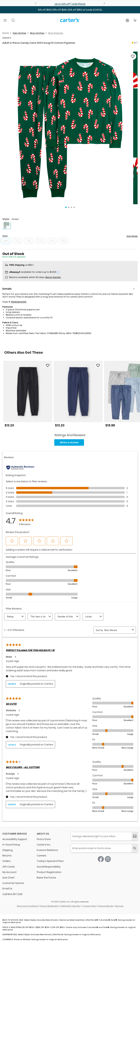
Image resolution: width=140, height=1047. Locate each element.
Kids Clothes (19, 33)
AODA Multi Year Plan (70, 906)
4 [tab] (74, 207)
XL (52, 240)
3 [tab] (71, 207)
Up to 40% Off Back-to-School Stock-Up (70, 4)
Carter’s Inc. (44, 844)
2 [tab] (68, 207)
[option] (28, 395)
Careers (41, 855)
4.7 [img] (136, 42)
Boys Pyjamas (55, 33)
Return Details (53, 277)
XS (5, 240)
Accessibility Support (14, 839)
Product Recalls (105, 906)
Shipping (7, 850)
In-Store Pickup (11, 844)
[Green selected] (6, 224)
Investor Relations (47, 850)
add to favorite (132, 56)
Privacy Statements (49, 906)
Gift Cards (8, 866)
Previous (36, 3)
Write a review (69, 442)
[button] (70, 128)
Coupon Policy (89, 906)
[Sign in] (127, 20)
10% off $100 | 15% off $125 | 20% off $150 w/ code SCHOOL (70, 9)
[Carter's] (70, 21)
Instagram (108, 859)
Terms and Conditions (27, 906)
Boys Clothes (37, 33)
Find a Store (44, 839)
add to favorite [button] (47, 365)
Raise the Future (46, 877)
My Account (9, 872)
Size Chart (8, 877)
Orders (6, 861)
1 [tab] (66, 207)
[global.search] (135, 848)
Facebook (101, 859)
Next (104, 3)
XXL (64, 240)
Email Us (7, 888)
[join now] (135, 836)
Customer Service (13, 883)
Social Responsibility (49, 866)
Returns (7, 855)
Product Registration (49, 872)
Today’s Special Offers (50, 861)
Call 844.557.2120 (12, 894)
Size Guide (132, 236)
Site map (119, 906)
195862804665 (18, 301)
